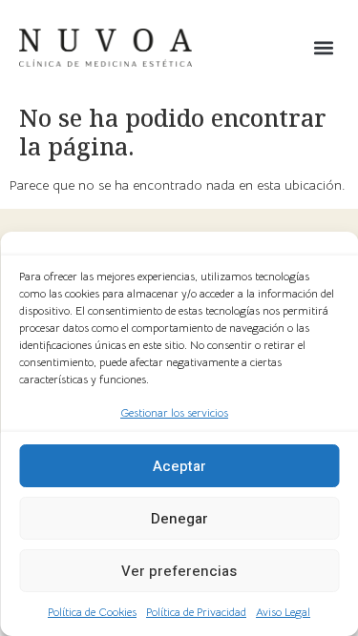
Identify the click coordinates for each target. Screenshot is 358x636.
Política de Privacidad (196, 612)
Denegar (179, 518)
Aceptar (179, 466)
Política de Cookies (92, 612)
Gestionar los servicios (174, 412)
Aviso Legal (283, 612)
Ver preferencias (179, 571)
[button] (323, 48)
